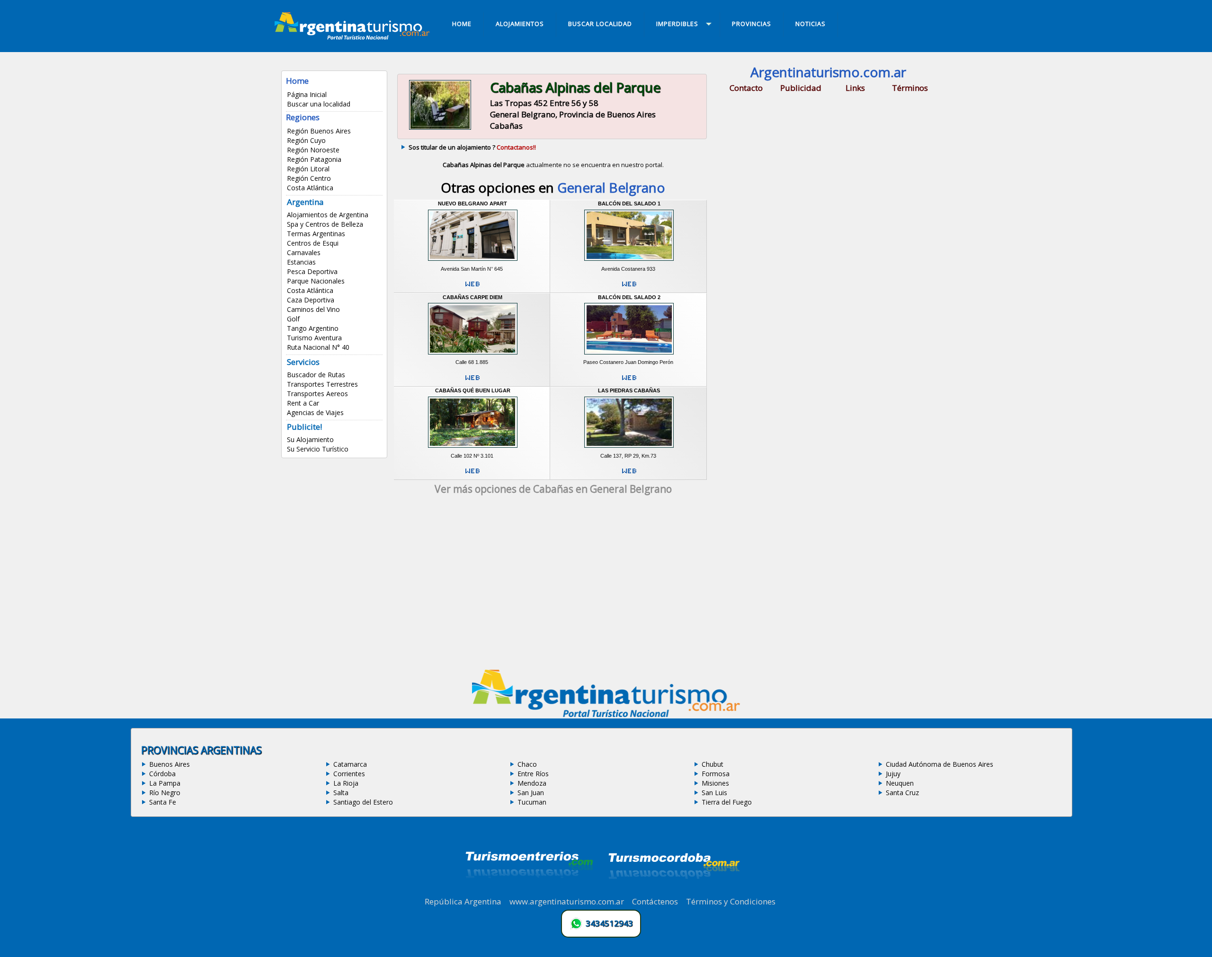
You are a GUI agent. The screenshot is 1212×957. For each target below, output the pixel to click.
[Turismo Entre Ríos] (529, 891)
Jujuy (893, 773)
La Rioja (345, 783)
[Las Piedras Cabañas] (629, 449)
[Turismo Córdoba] (673, 891)
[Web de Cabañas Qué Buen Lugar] (472, 474)
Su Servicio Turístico (317, 448)
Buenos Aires (169, 764)
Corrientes (349, 773)
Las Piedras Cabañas (629, 390)
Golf (293, 318)
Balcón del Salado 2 (629, 297)
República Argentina (463, 901)
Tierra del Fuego (727, 802)
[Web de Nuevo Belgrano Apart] (472, 288)
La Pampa (164, 783)
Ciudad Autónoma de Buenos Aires (939, 764)
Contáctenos (655, 901)
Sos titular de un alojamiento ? (472, 147)
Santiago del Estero (363, 802)
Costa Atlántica (310, 187)
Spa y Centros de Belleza (325, 224)
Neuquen (900, 783)
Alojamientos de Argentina (327, 214)
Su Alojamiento (310, 439)
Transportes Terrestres (322, 384)
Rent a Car (303, 403)
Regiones (303, 117)
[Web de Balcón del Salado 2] (629, 381)
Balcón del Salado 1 (629, 203)
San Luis (714, 792)
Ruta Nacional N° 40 (318, 347)
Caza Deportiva (310, 299)
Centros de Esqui (313, 243)
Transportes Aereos (317, 393)
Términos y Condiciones (730, 901)
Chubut (712, 764)
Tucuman (531, 802)
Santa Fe (162, 802)
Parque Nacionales (316, 280)
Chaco (527, 764)
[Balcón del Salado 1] (629, 262)
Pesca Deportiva (312, 271)
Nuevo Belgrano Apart (472, 203)
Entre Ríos (533, 773)
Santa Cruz (902, 792)
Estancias (301, 261)
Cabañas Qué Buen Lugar (472, 390)
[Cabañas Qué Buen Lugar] (473, 449)
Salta (340, 792)
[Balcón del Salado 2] (629, 355)
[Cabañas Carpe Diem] (473, 355)
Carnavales (304, 252)
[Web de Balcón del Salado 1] (629, 288)
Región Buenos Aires (319, 130)
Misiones (715, 783)
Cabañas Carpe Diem (472, 297)
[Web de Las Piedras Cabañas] (629, 474)
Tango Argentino (313, 328)
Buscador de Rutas (316, 374)
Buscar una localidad (318, 103)
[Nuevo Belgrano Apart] (473, 262)
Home (297, 80)
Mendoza (531, 783)
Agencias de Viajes (315, 412)
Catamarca (350, 764)
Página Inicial (307, 94)
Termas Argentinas (316, 233)
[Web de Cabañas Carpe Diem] (472, 381)
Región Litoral (308, 168)
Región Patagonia (314, 159)
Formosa (716, 773)
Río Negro (164, 792)
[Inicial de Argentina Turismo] (354, 37)
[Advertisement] (553, 585)
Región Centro (309, 178)
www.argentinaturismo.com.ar (566, 901)
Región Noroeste (313, 149)
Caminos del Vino (313, 309)
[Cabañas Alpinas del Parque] (440, 129)
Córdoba (162, 773)
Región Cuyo (306, 140)
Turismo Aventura (314, 337)
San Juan (530, 792)
